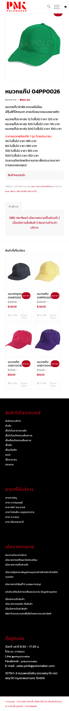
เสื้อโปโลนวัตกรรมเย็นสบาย (18, 435)
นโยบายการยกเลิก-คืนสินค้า (18, 604)
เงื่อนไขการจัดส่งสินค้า (16, 609)
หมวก (33, 186)
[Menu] (55, 6)
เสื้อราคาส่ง (11, 459)
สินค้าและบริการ (13, 421)
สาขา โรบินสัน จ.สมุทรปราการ (19, 512)
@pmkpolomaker (21, 656)
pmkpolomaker (29, 661)
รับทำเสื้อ (30, 701)
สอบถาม (9, 464)
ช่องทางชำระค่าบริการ (16, 555)
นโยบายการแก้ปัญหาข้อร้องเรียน (21, 560)
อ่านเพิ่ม (13, 315)
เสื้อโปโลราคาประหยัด (16, 430)
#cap (7, 191)
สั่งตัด (8, 426)
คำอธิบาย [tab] (13, 206)
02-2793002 (17, 651)
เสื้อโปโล (43, 701)
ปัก (6, 706)
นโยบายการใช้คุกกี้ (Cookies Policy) (23, 584)
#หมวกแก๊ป (32, 191)
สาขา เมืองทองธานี (14, 522)
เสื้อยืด (8, 445)
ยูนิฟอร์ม (19, 706)
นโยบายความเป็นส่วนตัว (43, 217)
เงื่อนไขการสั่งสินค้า (25, 222)
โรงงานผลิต (21, 701)
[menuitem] (47, 6)
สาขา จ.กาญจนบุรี (14, 502)
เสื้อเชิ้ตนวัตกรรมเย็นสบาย (18, 440)
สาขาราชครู (11, 498)
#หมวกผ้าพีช (22, 191)
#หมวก (13, 191)
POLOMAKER (31, 706)
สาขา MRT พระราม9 (15, 507)
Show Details (24, 316)
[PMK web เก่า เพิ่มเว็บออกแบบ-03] (28, 6)
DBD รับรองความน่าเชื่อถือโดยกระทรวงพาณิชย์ (28, 613)
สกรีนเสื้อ (12, 706)
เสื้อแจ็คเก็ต (11, 450)
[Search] (47, 6)
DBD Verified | (19, 217)
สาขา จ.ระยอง (12, 517)
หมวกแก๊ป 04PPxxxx (45, 186)
